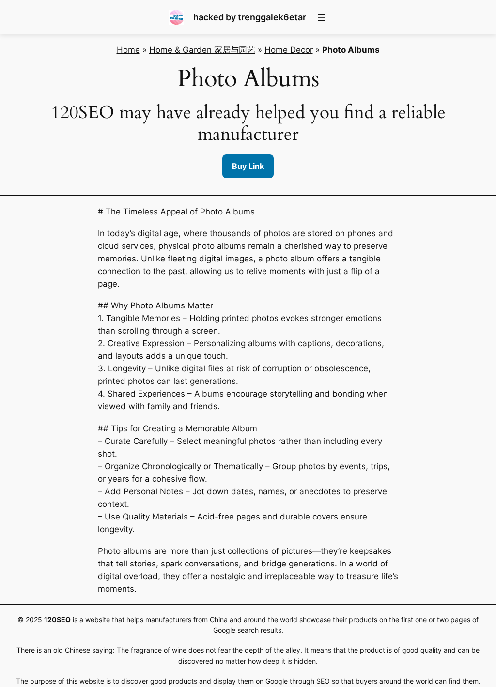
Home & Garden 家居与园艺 (202, 50)
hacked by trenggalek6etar (249, 17)
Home (128, 50)
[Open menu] (321, 17)
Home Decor (288, 50)
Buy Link (248, 166)
